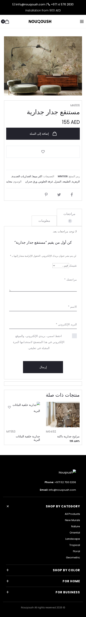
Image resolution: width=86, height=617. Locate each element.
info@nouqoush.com (31, 4)
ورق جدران (31, 181)
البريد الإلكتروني (66, 324)
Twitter (58, 195)
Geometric (73, 557)
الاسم (72, 307)
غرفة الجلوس (45, 181)
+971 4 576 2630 (62, 4)
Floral (76, 551)
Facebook (71, 195)
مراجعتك (70, 280)
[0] (7, 21)
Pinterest (45, 195)
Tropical (74, 545)
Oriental (75, 533)
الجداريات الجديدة (21, 176)
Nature (75, 526)
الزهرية (76, 181)
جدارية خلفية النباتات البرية (28, 438)
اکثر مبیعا (37, 176)
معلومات (44, 220)
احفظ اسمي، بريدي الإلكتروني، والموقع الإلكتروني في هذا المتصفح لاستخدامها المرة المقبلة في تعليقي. (38, 342)
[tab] (69, 217)
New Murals (72, 520)
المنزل (57, 181)
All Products (72, 514)
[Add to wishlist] (43, 152)
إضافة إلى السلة (40, 134)
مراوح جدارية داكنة (68, 436)
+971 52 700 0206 (65, 482)
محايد (9, 181)
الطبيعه (67, 181)
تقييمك (73, 266)
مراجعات (69, 217)
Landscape (72, 539)
